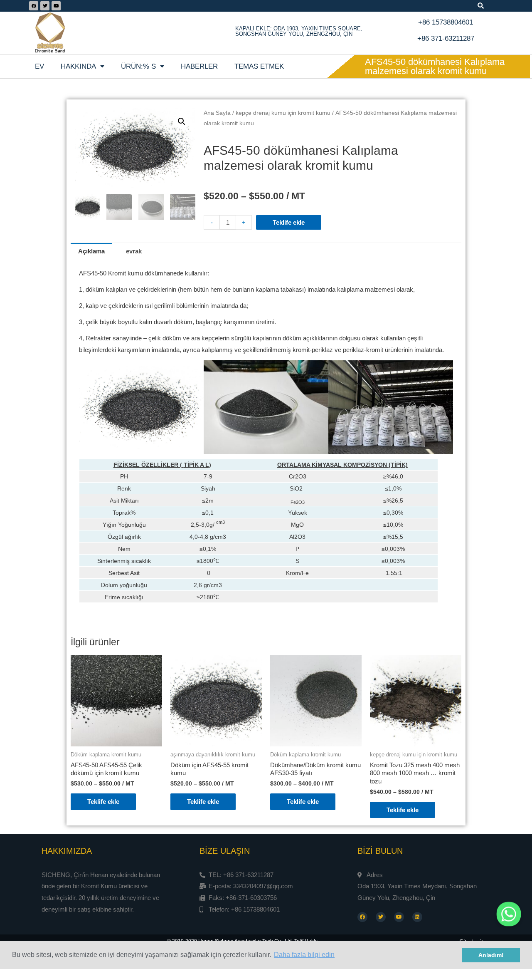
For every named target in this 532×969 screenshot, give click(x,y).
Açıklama (91, 251)
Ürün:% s (138, 66)
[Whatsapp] (509, 914)
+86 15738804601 (445, 22)
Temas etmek (259, 66)
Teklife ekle (289, 222)
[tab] (91, 251)
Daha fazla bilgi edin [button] (304, 954)
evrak (134, 251)
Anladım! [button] (491, 955)
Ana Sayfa (217, 113)
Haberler (199, 66)
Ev (39, 66)
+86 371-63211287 (445, 38)
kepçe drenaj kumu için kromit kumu (283, 113)
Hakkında (78, 66)
